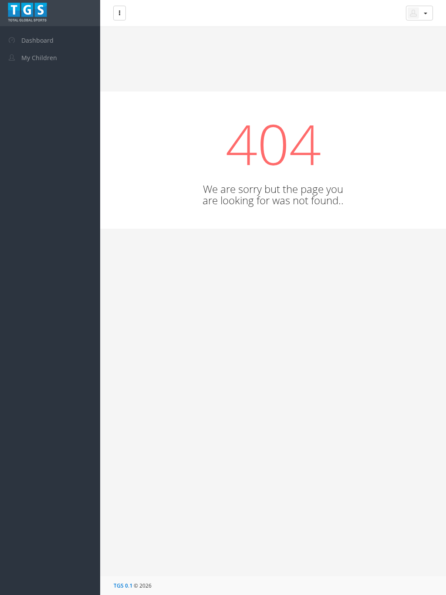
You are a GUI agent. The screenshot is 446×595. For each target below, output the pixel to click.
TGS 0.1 (122, 585)
